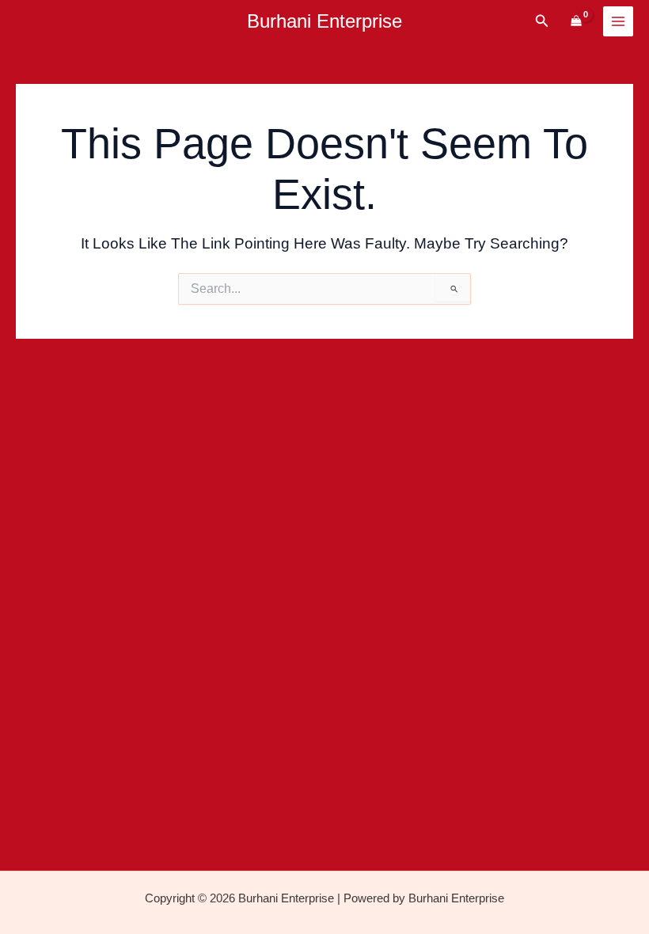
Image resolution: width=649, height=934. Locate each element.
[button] (542, 21)
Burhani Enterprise (324, 21)
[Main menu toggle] (618, 21)
